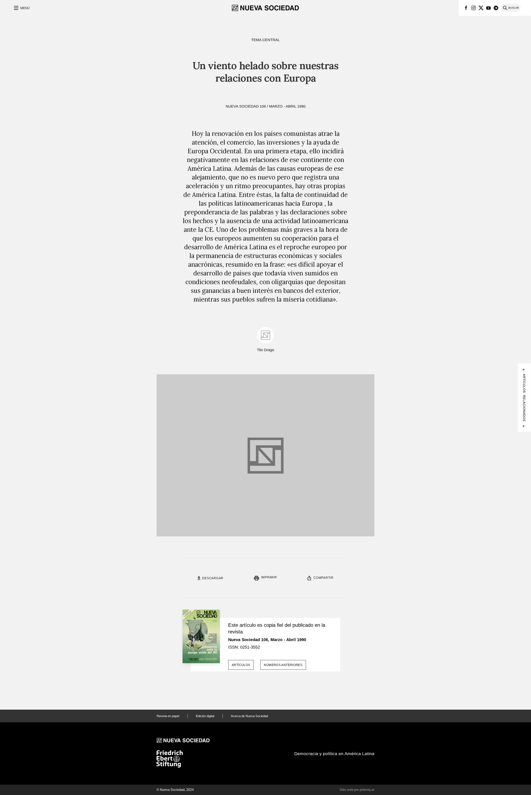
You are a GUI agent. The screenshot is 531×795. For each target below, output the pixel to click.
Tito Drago (265, 350)
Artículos (241, 665)
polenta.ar (367, 789)
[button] (21, 8)
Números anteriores (283, 665)
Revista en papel (168, 716)
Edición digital (205, 716)
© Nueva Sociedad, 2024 (175, 789)
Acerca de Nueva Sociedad (249, 716)
